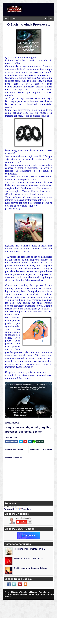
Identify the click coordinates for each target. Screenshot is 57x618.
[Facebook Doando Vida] (9, 584)
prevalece (11, 431)
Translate (26, 509)
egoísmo (13, 427)
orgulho (45, 427)
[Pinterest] (25, 441)
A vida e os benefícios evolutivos (30, 568)
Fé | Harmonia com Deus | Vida (29, 549)
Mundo (35, 427)
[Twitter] (21, 441)
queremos (25, 431)
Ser (35, 431)
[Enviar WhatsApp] (38, 441)
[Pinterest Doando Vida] (20, 584)
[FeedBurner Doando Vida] (25, 584)
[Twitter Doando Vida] (14, 584)
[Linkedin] (30, 441)
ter (40, 431)
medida (24, 427)
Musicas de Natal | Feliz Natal (28, 558)
